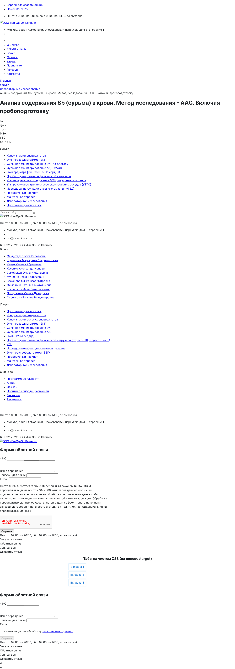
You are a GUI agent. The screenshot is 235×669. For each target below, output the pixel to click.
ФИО (3, 458)
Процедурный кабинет (22, 192)
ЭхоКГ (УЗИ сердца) (20, 336)
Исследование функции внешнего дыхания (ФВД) (40, 188)
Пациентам (14, 65)
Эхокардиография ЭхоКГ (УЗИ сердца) (33, 172)
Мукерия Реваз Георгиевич (25, 276)
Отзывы (12, 57)
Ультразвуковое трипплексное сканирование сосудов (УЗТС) (49, 184)
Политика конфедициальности (28, 391)
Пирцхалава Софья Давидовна (28, 293)
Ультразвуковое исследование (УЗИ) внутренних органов (46, 180)
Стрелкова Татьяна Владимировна (30, 297)
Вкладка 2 (77, 574)
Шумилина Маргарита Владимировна (32, 260)
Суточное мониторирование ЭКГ (29, 327)
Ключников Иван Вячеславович (28, 289)
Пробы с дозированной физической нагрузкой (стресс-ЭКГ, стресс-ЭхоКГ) (58, 340)
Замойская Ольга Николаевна (27, 272)
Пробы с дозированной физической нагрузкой (39, 176)
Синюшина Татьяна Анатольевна (29, 285)
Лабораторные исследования (27, 201)
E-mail (4, 479)
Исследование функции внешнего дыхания (36, 348)
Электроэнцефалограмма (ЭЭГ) (28, 352)
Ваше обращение (11, 471)
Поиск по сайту (17, 9)
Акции (11, 61)
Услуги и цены (16, 49)
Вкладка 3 (77, 582)
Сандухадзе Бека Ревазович (26, 256)
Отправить (6, 531)
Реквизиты (14, 399)
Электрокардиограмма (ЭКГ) (27, 159)
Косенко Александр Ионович (26, 268)
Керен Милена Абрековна (24, 264)
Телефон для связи (13, 475)
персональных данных (57, 631)
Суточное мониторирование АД (29, 332)
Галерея (12, 69)
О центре (13, 44)
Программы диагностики (24, 205)
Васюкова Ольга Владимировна (28, 281)
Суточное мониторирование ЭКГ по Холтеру (37, 163)
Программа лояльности (23, 378)
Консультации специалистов (26, 155)
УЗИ (9, 344)
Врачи (11, 53)
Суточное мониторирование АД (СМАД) (34, 168)
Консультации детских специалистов (32, 319)
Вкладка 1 (77, 566)
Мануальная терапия (21, 197)
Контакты (13, 73)
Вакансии (13, 395)
